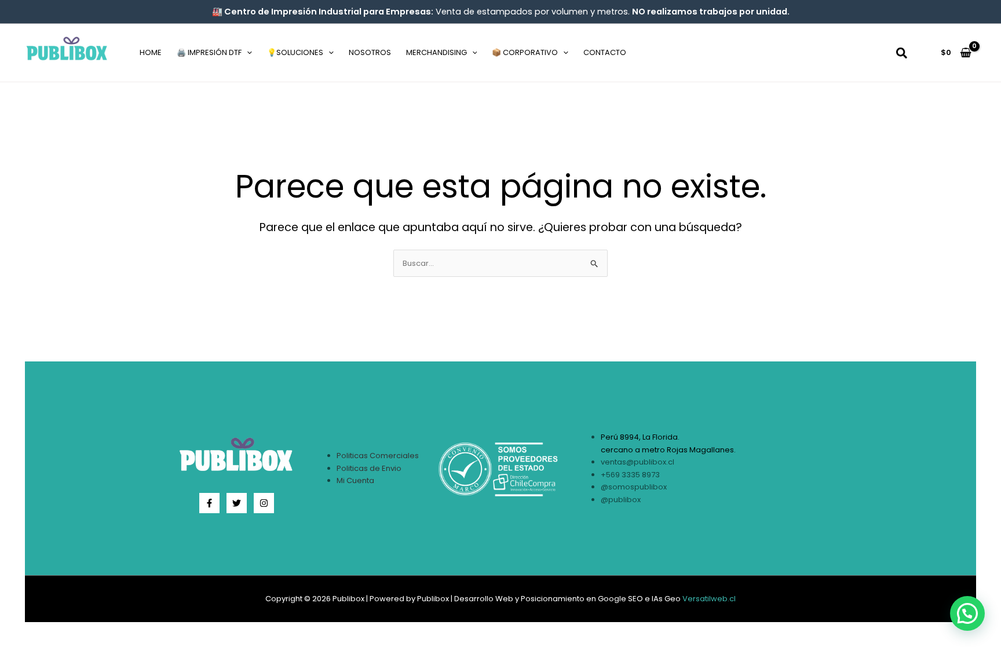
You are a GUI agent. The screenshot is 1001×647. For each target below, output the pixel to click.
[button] (247, 53)
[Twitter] (236, 503)
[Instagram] (264, 503)
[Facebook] (209, 503)
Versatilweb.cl (709, 598)
